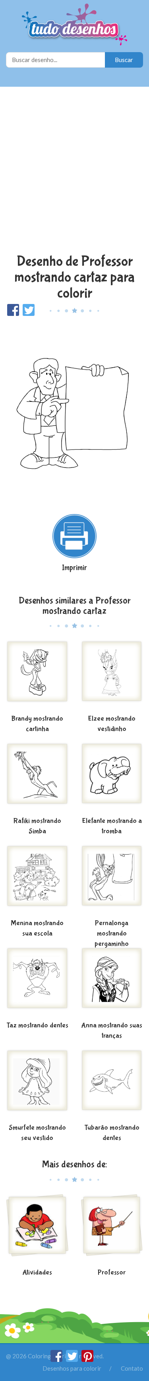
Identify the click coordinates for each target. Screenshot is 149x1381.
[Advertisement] (74, 171)
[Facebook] (57, 1359)
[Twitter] (72, 1359)
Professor (112, 1272)
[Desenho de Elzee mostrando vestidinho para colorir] (112, 676)
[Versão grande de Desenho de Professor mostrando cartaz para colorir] (74, 411)
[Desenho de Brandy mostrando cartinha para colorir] (37, 676)
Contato (132, 1368)
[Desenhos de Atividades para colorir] (37, 1230)
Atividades (37, 1272)
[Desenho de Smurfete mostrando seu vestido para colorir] (37, 1085)
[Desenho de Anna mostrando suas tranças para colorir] (112, 983)
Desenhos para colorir (72, 1368)
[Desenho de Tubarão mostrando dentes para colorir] (112, 1085)
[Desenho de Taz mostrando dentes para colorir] (37, 983)
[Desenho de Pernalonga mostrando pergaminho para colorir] (112, 880)
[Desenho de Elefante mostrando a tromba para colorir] (112, 778)
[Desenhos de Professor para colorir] (112, 1230)
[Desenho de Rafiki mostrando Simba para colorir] (37, 778)
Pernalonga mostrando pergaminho (112, 933)
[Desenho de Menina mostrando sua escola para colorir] (37, 880)
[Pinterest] (87, 1359)
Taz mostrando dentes (37, 1025)
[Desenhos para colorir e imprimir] (74, 25)
